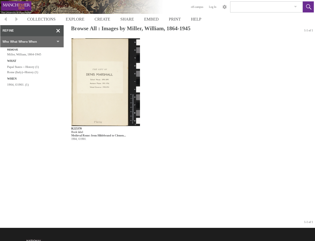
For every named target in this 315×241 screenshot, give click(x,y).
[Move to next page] (16, 20)
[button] (308, 6)
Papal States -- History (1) (23, 67)
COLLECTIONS (41, 19)
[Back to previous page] (5, 20)
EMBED (151, 19)
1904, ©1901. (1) (18, 84)
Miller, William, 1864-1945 (24, 54)
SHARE (127, 19)
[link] (295, 7)
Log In (212, 7)
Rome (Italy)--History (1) (22, 72)
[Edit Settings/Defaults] (224, 6)
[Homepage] (87, 7)
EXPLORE (75, 19)
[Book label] (105, 82)
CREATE (102, 19)
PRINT (175, 19)
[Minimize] (58, 30)
